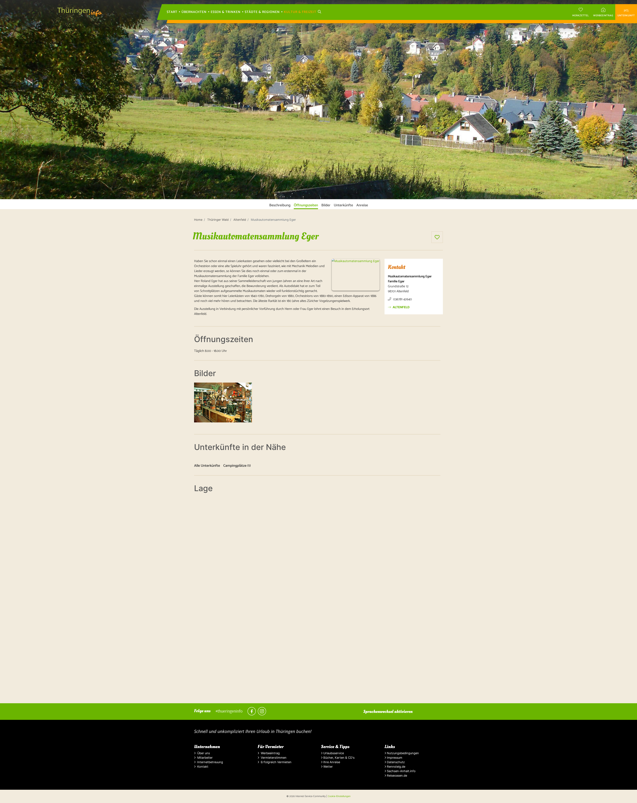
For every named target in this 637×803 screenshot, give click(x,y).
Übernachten (194, 12)
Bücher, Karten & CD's (338, 757)
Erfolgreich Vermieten (275, 762)
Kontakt (202, 766)
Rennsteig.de (395, 766)
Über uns (203, 753)
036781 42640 (402, 299)
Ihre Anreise (331, 762)
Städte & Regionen (262, 12)
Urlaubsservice (333, 753)
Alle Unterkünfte (207, 466)
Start (172, 12)
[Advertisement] (293, 680)
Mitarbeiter (204, 757)
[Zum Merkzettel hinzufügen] (437, 237)
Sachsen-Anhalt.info (401, 771)
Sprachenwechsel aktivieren (388, 712)
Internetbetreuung (209, 762)
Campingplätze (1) (237, 466)
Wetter (327, 766)
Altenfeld (401, 307)
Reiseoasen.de (396, 775)
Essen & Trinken (226, 12)
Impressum (394, 757)
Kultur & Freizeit (300, 12)
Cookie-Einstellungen (339, 796)
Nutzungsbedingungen (402, 753)
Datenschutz (395, 762)
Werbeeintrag (269, 753)
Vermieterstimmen (272, 757)
